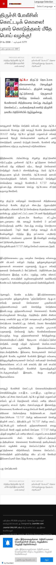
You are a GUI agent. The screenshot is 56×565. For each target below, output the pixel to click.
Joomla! (6, 527)
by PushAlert (8, 563)
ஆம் (47, 559)
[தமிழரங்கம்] (15, 3)
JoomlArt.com (38, 524)
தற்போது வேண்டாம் (26, 559)
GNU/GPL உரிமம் (16, 527)
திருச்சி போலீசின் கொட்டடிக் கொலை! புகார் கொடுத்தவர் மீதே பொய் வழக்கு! (26, 25)
